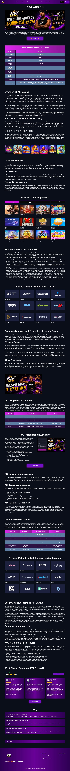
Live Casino (26, 201)
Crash (42, 201)
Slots (57, 201)
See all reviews (35, 701)
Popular (11, 201)
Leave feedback (59, 673)
